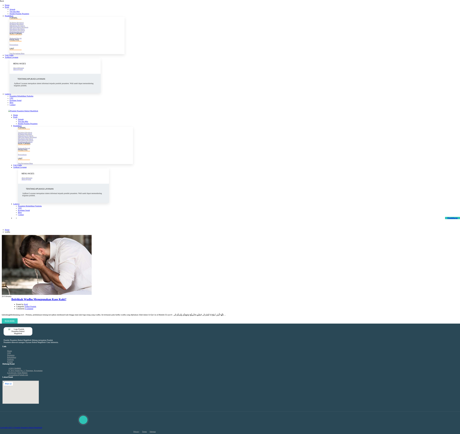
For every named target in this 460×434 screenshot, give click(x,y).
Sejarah (12, 9)
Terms (144, 432)
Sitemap (153, 432)
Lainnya (8, 94)
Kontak (10, 362)
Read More (11, 322)
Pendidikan (9, 16)
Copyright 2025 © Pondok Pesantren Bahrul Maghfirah (21, 428)
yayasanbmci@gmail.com (55, 109)
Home (7, 5)
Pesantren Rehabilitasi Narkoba (21, 96)
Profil (7, 7)
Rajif (26, 304)
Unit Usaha (9, 55)
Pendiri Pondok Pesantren (19, 14)
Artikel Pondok (30, 307)
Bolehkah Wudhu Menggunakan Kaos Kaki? (38, 299)
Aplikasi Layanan (11, 57)
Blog (11, 103)
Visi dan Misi (15, 12)
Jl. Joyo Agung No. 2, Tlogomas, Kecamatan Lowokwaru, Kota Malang (25, 372)
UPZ (11, 98)
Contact (12, 105)
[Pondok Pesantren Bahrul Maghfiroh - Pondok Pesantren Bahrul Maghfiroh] (23, 111)
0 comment (29, 309)
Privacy (136, 432)
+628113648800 (35, 109)
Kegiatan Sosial (15, 100)
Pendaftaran (452, 218)
